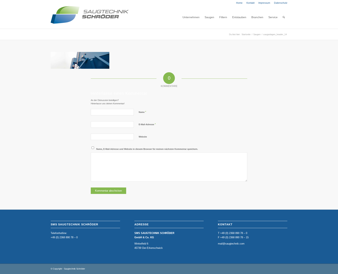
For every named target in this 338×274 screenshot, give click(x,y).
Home (239, 3)
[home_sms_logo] (90, 17)
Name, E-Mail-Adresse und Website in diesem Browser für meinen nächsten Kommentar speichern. (147, 149)
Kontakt (250, 3)
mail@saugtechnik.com (231, 243)
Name (142, 112)
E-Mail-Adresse (147, 124)
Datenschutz (280, 3)
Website (143, 137)
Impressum (264, 3)
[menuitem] (239, 3)
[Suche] (283, 17)
